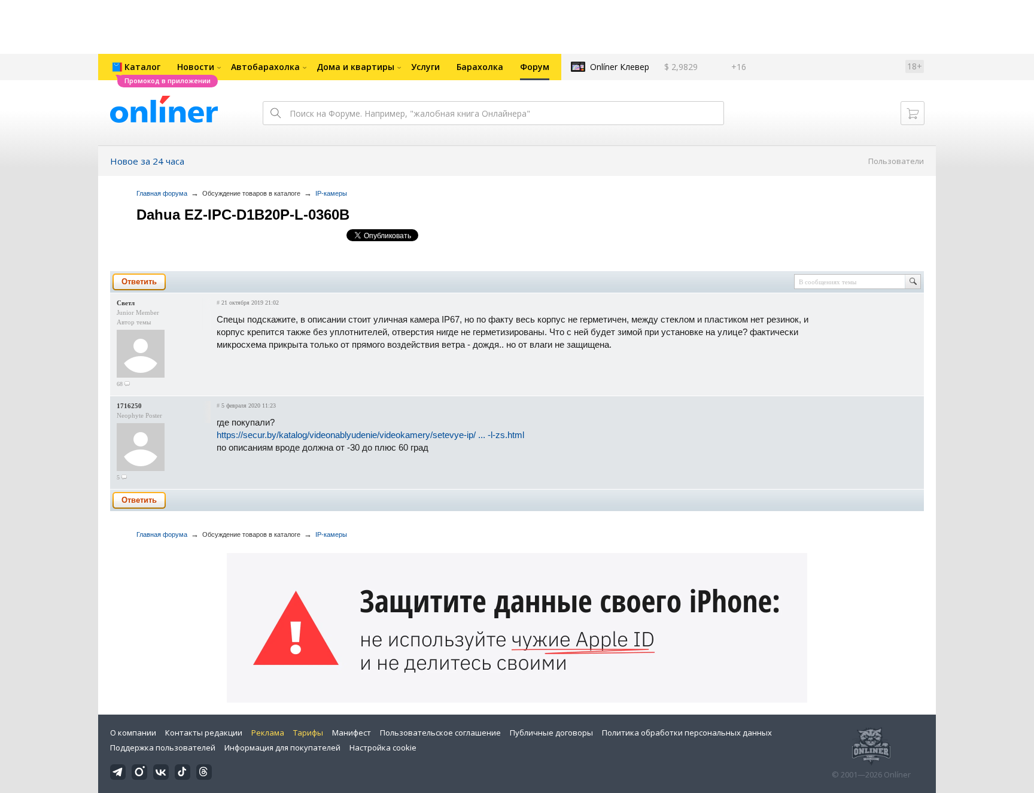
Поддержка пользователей (162, 747)
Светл (126, 302)
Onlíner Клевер (619, 66)
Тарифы (308, 732)
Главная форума (161, 193)
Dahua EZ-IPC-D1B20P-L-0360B (242, 214)
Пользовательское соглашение (440, 732)
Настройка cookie (382, 747)
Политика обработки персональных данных (687, 732)
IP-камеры (331, 193)
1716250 (129, 405)
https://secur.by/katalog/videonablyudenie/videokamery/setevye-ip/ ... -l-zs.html (370, 435)
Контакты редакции (203, 732)
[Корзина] (912, 113)
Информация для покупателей (282, 747)
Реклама (267, 732)
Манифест (351, 732)
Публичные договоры (551, 732)
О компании (133, 732)
